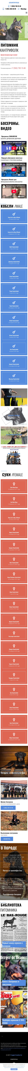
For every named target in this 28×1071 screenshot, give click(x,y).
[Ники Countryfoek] (14, 603)
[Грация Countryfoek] (14, 544)
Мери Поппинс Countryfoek (14, 577)
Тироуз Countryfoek (14, 664)
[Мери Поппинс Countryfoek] (14, 574)
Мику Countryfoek (14, 592)
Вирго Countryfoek (14, 532)
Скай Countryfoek (14, 306)
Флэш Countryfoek (14, 335)
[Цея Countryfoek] (14, 719)
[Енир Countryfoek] (14, 273)
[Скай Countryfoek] (14, 302)
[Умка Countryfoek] (14, 704)
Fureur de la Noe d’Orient (14, 232)
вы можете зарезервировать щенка (10, 804)
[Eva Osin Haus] (14, 499)
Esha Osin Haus (14, 487)
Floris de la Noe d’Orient (14, 518)
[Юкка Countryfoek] (14, 734)
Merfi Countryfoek (14, 247)
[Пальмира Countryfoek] (14, 633)
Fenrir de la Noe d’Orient (14, 217)
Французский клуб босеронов (14, 454)
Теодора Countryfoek (14, 678)
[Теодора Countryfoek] (14, 675)
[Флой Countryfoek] (14, 317)
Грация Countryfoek (14, 548)
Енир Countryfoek (14, 276)
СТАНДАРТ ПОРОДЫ (14, 415)
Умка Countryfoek (14, 707)
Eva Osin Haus (14, 502)
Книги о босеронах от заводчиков (10, 983)
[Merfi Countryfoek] (14, 243)
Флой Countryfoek (14, 321)
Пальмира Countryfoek (14, 636)
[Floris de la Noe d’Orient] (14, 514)
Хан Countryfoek (14, 349)
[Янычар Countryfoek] (14, 375)
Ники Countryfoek (14, 607)
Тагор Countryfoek (14, 291)
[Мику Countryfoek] (14, 589)
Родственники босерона (12, 894)
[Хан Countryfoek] (14, 346)
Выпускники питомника (9, 833)
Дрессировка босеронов (14, 434)
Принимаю (14, 1069)
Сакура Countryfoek (14, 649)
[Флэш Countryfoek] (14, 332)
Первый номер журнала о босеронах (12, 944)
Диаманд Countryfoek (14, 262)
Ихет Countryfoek (14, 563)
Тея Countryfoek (14, 693)
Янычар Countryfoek (14, 379)
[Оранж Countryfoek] (14, 618)
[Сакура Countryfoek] (14, 646)
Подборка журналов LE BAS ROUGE (13, 1021)
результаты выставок (14, 396)
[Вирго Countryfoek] (14, 529)
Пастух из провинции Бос (12, 870)
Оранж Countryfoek (14, 622)
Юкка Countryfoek (14, 738)
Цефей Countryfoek (14, 364)
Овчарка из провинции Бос (13, 772)
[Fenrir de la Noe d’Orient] (14, 214)
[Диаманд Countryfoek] (14, 258)
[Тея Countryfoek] (14, 689)
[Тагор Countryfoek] (14, 288)
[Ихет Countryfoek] (14, 559)
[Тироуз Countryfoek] (14, 660)
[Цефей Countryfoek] (14, 361)
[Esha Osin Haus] (14, 484)
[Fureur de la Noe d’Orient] (14, 229)
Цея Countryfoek (14, 723)
